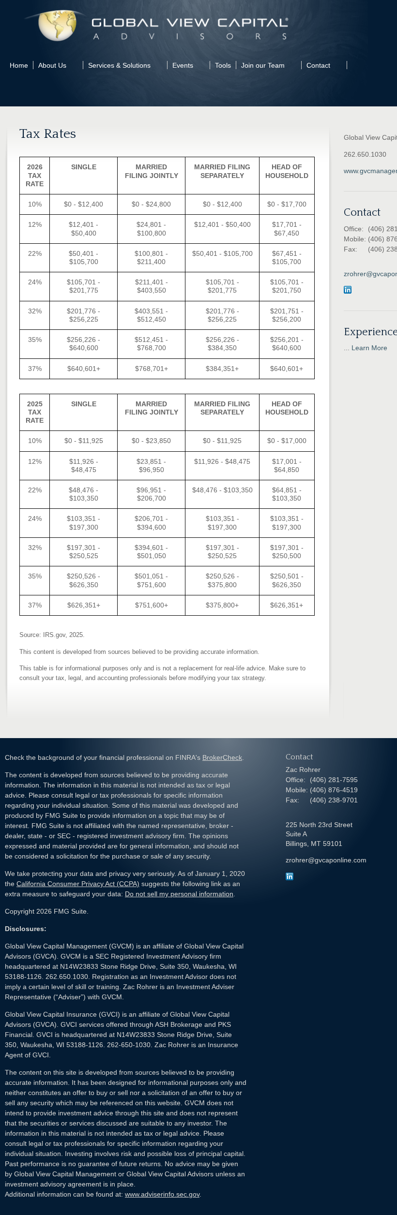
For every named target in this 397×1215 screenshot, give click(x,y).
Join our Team (263, 65)
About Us (52, 65)
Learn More (369, 348)
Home (19, 65)
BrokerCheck (222, 757)
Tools (223, 65)
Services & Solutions (119, 65)
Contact (318, 65)
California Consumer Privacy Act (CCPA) (77, 884)
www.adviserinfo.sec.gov (162, 1194)
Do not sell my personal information (179, 894)
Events (182, 65)
